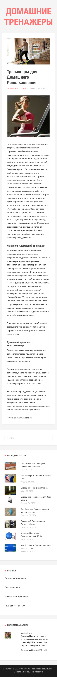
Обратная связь (22, 672)
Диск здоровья (12, 587)
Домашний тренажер (17, 88)
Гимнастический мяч (15, 606)
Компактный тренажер (16, 596)
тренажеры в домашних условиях (23, 261)
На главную (37, 672)
